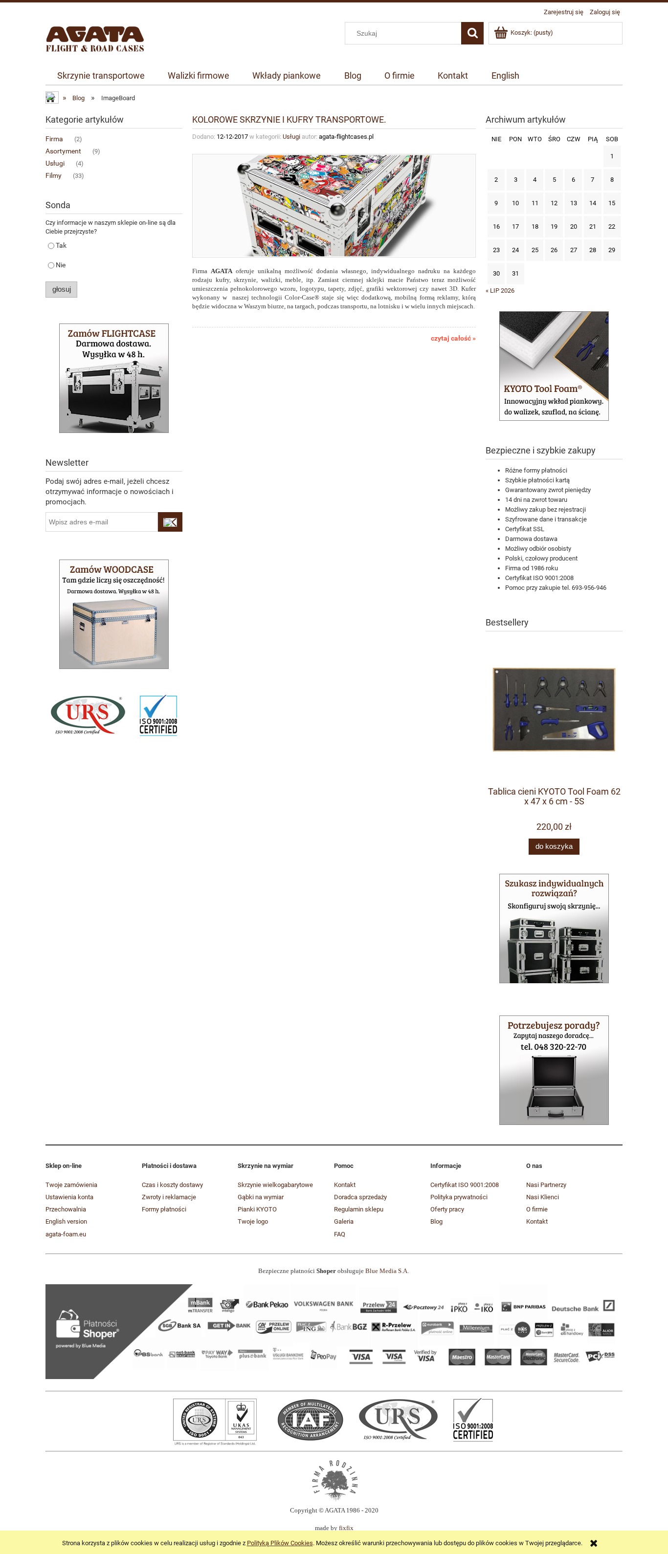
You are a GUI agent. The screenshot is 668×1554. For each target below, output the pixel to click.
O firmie (537, 1209)
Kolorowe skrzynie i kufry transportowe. (289, 119)
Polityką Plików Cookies (280, 1543)
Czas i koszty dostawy (172, 1184)
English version (66, 1221)
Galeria (344, 1221)
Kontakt (345, 1184)
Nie (61, 265)
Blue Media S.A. (387, 1270)
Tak (61, 245)
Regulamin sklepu (358, 1209)
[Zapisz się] (170, 522)
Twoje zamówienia (71, 1184)
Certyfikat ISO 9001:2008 (464, 1184)
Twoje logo (253, 1221)
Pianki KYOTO (257, 1209)
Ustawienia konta (69, 1197)
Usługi (55, 163)
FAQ (339, 1234)
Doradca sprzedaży (360, 1197)
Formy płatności (164, 1209)
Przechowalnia (65, 1209)
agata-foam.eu (65, 1234)
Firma (54, 139)
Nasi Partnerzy (546, 1184)
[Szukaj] (472, 33)
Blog (436, 1221)
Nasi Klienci (542, 1197)
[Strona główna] (95, 37)
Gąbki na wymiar (261, 1197)
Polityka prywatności (459, 1197)
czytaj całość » (453, 338)
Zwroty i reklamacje (169, 1197)
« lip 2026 (500, 290)
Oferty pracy (447, 1209)
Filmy (53, 175)
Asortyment (63, 151)
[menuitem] (100, 76)
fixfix (346, 1528)
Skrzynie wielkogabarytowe (275, 1184)
